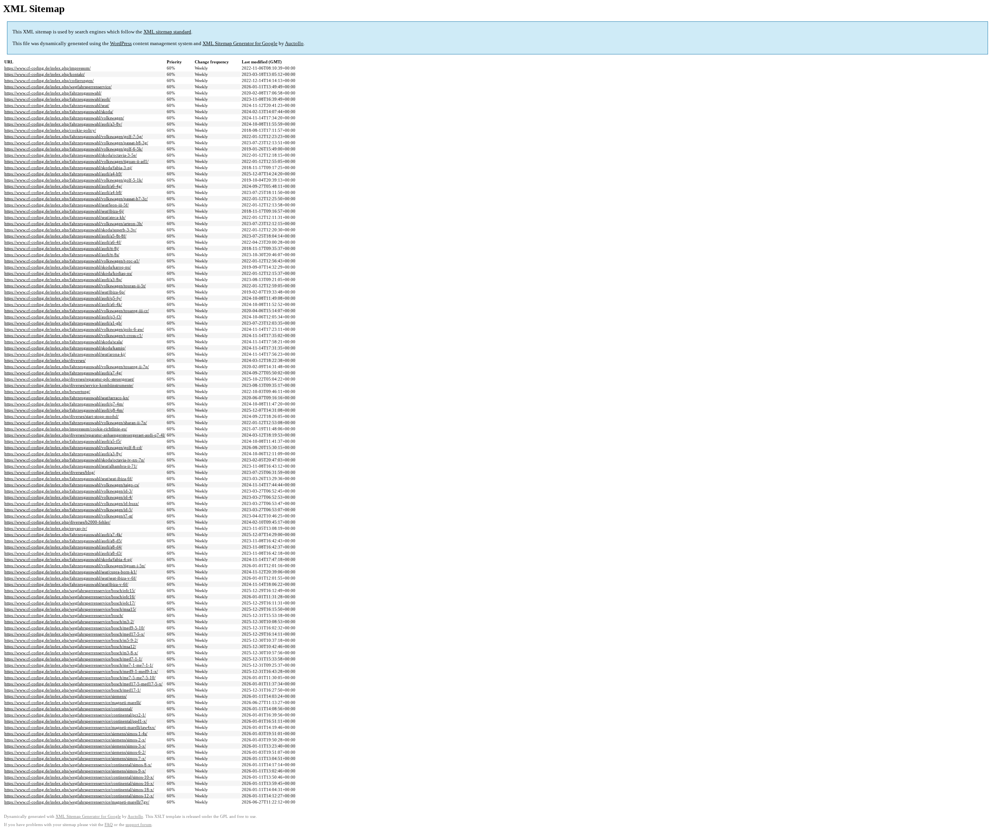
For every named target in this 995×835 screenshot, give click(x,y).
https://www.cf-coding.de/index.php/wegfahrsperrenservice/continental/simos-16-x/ (79, 783)
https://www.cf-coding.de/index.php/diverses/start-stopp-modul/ (61, 416)
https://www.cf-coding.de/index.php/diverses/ (45, 360)
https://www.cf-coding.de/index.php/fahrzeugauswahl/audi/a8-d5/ (63, 540)
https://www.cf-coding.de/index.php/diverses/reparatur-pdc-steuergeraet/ (69, 379)
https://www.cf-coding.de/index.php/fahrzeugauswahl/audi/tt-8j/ (61, 248)
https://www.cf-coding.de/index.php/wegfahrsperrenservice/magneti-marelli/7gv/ (76, 802)
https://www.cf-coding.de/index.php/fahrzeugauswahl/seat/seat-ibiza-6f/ (68, 478)
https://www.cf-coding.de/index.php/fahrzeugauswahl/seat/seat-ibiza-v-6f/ (70, 578)
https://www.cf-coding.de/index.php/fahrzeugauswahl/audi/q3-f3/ (63, 316)
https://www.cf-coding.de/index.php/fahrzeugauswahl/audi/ (57, 99)
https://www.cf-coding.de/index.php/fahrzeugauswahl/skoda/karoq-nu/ (67, 267)
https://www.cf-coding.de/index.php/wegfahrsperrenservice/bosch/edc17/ (69, 603)
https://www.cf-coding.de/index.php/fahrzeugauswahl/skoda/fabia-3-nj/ (68, 167)
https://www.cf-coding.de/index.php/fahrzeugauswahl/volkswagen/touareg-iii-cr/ (76, 310)
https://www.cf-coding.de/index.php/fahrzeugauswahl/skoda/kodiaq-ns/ (68, 273)
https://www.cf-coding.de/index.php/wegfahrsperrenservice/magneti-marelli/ (72, 702)
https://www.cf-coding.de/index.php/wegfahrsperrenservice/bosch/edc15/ (69, 590)
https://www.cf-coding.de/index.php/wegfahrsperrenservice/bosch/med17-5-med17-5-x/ (83, 683)
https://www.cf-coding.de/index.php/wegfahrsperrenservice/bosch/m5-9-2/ (71, 640)
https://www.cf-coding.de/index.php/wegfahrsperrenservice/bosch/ (63, 615)
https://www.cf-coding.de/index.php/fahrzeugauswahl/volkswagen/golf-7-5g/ (73, 136)
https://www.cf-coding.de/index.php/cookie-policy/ (50, 130)
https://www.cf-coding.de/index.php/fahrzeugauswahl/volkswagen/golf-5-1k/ (73, 180)
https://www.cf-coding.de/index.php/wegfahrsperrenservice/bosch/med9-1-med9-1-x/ (81, 671)
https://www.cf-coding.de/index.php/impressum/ (47, 68)
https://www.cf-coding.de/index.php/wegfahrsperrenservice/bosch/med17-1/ (72, 690)
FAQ (109, 825)
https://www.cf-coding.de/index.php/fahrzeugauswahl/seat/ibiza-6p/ (64, 292)
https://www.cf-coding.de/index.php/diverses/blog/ (49, 472)
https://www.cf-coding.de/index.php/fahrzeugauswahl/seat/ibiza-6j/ (64, 211)
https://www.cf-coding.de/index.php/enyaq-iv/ (45, 528)
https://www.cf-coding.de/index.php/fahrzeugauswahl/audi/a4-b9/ (63, 173)
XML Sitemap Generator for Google (240, 43)
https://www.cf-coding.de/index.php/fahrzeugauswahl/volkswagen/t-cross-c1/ (73, 335)
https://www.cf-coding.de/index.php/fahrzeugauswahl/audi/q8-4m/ (64, 410)
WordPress (121, 43)
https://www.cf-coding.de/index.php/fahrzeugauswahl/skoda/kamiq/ (65, 348)
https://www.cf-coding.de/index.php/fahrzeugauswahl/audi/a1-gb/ (63, 323)
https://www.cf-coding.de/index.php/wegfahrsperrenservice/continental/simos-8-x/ (78, 764)
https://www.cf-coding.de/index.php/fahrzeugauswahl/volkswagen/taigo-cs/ (71, 484)
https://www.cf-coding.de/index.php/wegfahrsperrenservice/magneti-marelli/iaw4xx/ (79, 727)
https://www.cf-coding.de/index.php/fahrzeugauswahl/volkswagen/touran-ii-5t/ (75, 285)
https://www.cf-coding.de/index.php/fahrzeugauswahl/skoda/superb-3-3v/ (70, 229)
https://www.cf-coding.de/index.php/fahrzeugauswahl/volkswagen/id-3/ (68, 491)
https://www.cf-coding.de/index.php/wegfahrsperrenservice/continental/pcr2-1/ (75, 715)
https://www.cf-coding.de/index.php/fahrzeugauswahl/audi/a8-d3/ (63, 553)
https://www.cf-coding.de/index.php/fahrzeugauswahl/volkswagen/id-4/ (68, 497)
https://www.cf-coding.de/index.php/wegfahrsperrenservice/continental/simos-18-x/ (79, 789)
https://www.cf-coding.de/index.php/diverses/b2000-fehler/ (57, 522)
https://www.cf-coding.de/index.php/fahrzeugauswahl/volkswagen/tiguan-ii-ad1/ (76, 161)
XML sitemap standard (167, 32)
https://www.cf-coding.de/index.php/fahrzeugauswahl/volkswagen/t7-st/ (68, 516)
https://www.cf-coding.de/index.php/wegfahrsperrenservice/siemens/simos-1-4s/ (75, 733)
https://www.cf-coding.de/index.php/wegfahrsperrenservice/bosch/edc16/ (69, 596)
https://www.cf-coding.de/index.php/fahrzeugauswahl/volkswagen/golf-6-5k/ (73, 149)
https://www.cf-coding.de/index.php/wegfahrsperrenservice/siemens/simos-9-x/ (75, 771)
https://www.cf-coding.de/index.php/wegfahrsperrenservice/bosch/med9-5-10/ (74, 627)
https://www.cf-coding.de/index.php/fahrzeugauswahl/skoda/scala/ (63, 341)
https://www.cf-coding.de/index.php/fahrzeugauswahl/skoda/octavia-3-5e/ (70, 155)
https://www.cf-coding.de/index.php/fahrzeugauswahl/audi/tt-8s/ (61, 254)
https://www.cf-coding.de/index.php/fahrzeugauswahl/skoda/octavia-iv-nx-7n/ (74, 460)
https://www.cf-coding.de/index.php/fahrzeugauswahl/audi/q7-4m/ (64, 404)
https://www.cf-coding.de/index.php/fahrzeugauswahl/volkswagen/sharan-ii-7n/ (75, 422)
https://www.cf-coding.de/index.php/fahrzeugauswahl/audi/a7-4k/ (63, 534)
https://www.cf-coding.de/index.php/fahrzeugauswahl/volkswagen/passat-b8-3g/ (76, 142)
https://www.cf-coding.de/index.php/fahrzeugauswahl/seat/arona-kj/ (65, 354)
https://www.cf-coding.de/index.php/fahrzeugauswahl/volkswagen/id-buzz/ (71, 503)
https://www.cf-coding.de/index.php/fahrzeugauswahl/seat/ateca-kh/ (65, 217)
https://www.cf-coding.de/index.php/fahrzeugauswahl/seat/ (56, 105)
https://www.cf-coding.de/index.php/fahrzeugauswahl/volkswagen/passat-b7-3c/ (76, 198)
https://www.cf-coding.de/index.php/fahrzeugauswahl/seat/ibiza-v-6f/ (66, 584)
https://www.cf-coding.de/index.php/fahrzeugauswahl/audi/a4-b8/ (63, 192)
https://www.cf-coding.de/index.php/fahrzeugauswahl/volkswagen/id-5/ (68, 509)
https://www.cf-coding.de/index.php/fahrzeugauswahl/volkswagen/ (64, 117)
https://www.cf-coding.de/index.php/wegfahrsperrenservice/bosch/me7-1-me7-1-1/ (78, 665)
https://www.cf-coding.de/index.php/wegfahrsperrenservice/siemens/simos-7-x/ (75, 758)
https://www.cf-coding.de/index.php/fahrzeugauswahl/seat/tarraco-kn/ (66, 397)
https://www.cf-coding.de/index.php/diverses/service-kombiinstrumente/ (68, 385)
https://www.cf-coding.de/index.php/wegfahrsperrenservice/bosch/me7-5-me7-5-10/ (79, 677)
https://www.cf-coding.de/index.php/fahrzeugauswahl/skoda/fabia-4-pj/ (68, 559)
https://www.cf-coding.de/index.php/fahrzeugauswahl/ (52, 93)
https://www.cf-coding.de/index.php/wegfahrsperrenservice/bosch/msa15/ (70, 609)
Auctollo (294, 43)
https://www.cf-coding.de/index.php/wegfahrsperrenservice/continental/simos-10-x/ (79, 777)
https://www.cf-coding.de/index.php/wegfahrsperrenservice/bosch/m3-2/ (69, 621)
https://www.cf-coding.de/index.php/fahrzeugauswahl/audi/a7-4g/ (63, 372)
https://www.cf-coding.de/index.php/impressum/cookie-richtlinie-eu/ (65, 428)
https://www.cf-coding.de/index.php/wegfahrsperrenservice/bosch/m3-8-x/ (71, 652)
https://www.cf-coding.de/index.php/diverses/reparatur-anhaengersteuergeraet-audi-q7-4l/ (84, 435)
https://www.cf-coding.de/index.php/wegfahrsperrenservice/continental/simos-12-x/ (79, 795)
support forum (139, 825)
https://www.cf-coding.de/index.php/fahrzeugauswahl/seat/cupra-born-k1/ (70, 571)
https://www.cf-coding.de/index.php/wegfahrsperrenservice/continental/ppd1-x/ (75, 721)
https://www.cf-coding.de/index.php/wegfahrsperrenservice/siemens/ (65, 696)
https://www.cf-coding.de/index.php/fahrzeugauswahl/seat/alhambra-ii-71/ (70, 466)
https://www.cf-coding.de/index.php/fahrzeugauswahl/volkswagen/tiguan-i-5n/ (74, 565)
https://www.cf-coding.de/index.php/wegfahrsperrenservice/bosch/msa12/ (70, 646)
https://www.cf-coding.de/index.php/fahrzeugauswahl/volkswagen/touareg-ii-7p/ (76, 366)
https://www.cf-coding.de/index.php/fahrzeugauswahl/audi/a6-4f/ (62, 242)
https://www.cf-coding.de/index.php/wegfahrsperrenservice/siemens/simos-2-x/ (75, 739)
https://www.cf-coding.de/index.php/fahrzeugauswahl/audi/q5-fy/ (63, 298)
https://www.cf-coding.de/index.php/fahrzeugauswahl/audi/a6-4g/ (63, 186)
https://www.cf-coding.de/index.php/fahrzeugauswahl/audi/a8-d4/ (63, 547)
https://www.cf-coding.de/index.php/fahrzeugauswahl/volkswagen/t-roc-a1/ (72, 261)
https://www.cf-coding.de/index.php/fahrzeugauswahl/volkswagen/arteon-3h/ (73, 223)
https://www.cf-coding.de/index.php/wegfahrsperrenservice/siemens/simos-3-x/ (75, 746)
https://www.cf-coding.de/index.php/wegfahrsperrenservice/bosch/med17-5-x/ (74, 634)
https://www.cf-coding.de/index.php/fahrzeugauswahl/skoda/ (58, 111)
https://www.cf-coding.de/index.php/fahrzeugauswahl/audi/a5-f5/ (62, 441)
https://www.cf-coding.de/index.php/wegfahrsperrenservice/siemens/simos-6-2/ (75, 752)
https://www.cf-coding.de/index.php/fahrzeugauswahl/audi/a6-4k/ (63, 304)
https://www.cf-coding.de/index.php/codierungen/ (49, 80)
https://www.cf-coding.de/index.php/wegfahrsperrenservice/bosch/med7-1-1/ (73, 659)
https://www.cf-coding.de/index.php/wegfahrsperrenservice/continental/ (68, 708)
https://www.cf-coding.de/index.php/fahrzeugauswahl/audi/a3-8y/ (63, 453)
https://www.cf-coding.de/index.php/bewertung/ (47, 391)
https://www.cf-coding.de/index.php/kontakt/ (44, 74)
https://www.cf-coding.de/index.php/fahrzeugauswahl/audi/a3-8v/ (63, 124)
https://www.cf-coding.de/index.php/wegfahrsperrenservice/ (58, 86)
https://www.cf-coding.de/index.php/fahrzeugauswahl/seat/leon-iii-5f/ (66, 205)
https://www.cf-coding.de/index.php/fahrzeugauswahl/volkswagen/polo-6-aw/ (74, 329)
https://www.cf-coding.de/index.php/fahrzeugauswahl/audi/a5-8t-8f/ (65, 236)
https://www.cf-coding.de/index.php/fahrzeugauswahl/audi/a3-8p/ (63, 279)
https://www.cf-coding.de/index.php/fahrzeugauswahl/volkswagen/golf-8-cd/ (73, 447)
